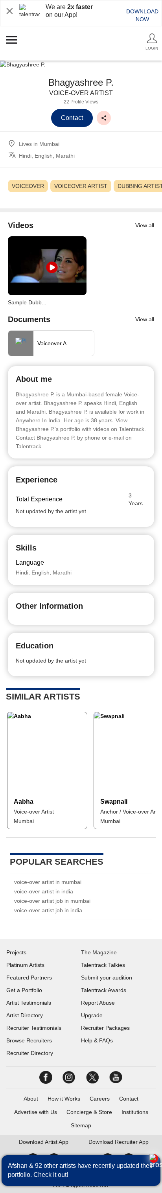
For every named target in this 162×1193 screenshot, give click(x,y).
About (31, 1098)
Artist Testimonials (28, 1003)
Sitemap (81, 1125)
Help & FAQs (97, 1040)
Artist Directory (24, 1015)
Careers (100, 1098)
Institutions (135, 1112)
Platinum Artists (25, 965)
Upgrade (92, 1015)
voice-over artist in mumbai (47, 882)
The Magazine (99, 952)
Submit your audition (106, 977)
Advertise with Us (35, 1112)
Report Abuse (98, 1003)
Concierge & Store (89, 1112)
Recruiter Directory (29, 1053)
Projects (16, 952)
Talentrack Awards (103, 990)
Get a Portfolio (24, 990)
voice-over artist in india (43, 891)
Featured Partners (29, 977)
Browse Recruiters (29, 1040)
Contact (128, 1098)
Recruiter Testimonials (33, 1028)
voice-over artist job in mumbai (52, 901)
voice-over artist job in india (48, 910)
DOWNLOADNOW (142, 15)
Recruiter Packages (105, 1028)
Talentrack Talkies (103, 965)
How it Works (64, 1098)
